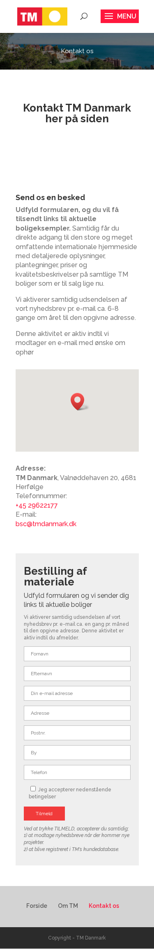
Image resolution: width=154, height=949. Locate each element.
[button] (80, 401)
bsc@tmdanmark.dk (46, 524)
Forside (36, 905)
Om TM (68, 905)
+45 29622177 (37, 505)
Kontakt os (104, 905)
